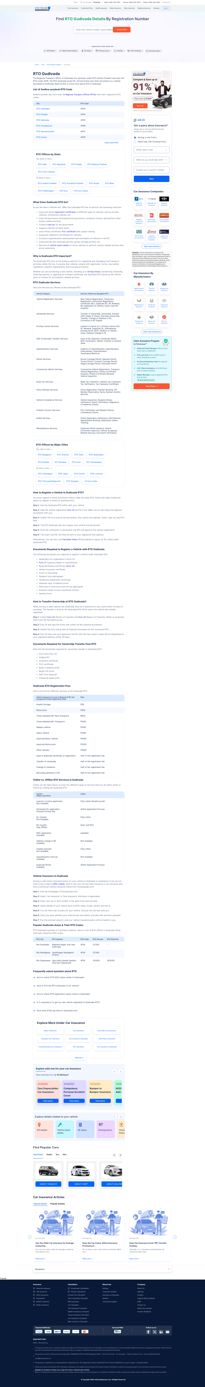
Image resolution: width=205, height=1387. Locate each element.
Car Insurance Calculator (78, 1039)
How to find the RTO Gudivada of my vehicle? (58, 985)
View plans (48, 1101)
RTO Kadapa (42, 114)
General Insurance (43, 1288)
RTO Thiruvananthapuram (49, 481)
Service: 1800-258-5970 (131, 2)
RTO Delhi (42, 164)
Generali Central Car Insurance (139, 221)
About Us (140, 1288)
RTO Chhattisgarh (46, 191)
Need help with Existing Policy (152, 141)
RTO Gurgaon (72, 481)
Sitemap (140, 1292)
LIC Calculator (73, 1305)
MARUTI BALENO (114, 1184)
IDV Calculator (78, 1047)
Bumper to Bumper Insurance (100, 1090)
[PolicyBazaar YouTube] (167, 1332)
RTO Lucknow (96, 473)
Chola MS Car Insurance (151, 204)
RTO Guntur (41, 137)
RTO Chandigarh (45, 473)
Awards (105, 1298)
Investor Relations (144, 1312)
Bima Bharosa (43, 1343)
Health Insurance (42, 1302)
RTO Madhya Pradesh (97, 164)
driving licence (93, 271)
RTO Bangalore (44, 454)
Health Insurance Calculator (78, 1312)
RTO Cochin (79, 473)
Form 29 (51, 617)
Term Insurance (42, 1295)
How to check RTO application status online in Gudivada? (63, 994)
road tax (51, 224)
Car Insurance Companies (107, 1047)
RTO (43, 65)
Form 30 (82, 617)
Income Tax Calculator (76, 1295)
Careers (140, 1295)
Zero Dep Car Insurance (107, 1031)
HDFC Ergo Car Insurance (151, 220)
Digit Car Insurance (164, 204)
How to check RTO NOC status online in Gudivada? (60, 977)
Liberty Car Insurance (164, 237)
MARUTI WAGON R (48, 1184)
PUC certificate (69, 231)
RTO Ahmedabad (94, 462)
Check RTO (122, 29)
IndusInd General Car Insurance (152, 238)
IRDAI (35, 1343)
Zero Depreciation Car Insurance (47, 1090)
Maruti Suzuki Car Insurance (139, 289)
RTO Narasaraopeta (45, 131)
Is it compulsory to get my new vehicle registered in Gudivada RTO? (68, 1002)
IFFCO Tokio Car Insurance (139, 237)
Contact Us (166, 2)
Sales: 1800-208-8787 (112, 2)
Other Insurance (42, 1305)
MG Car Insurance (164, 322)
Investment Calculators (80, 1288)
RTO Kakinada (42, 120)
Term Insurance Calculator (78, 1298)
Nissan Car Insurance (151, 322)
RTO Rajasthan (59, 164)
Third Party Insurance (106, 1039)
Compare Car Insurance (50, 1039)
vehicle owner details (59, 245)
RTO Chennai (63, 454)
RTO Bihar (109, 183)
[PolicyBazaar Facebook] (148, 1332)
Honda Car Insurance (151, 306)
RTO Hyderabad (96, 454)
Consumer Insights (109, 1302)
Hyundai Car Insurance (164, 289)
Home (37, 65)
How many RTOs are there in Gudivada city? (57, 1010)
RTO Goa (64, 191)
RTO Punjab (76, 164)
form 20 (71, 510)
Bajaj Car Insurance (139, 204)
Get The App (87, 2)
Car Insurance (78, 1031)
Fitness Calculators (78, 1292)
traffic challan (58, 884)
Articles (105, 1288)
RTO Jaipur (63, 473)
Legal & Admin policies (146, 1298)
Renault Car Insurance (139, 322)
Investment (40, 1298)
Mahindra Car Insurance (139, 306)
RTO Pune (76, 462)
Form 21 (42, 562)
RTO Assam (94, 183)
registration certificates (65, 212)
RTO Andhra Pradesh (54, 65)
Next (151, 179)
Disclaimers (40, 1269)
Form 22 (70, 566)
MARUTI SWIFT (81, 1184)
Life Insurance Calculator (77, 1308)
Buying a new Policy (147, 137)
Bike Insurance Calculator (78, 1322)
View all (78, 1058)
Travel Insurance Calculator (78, 1315)
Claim (75, 2)
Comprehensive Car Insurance (50, 1047)
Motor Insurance (50, 1031)
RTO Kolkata (43, 462)
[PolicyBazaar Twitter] (154, 1332)
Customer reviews (109, 1292)
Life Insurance (41, 1292)
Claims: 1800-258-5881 (151, 2)
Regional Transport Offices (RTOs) (80, 94)
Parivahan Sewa (70, 539)
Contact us (141, 1305)
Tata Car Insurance (151, 289)
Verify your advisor (144, 1308)
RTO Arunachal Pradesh (72, 183)
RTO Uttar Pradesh (46, 172)
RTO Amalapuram (44, 126)
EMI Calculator (73, 1302)
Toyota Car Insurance (164, 306)
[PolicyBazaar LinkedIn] (161, 1332)
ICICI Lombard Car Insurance (164, 220)
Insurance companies (110, 1295)
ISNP (139, 1302)
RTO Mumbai (60, 462)
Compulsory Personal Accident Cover (74, 1092)
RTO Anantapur (43, 108)
